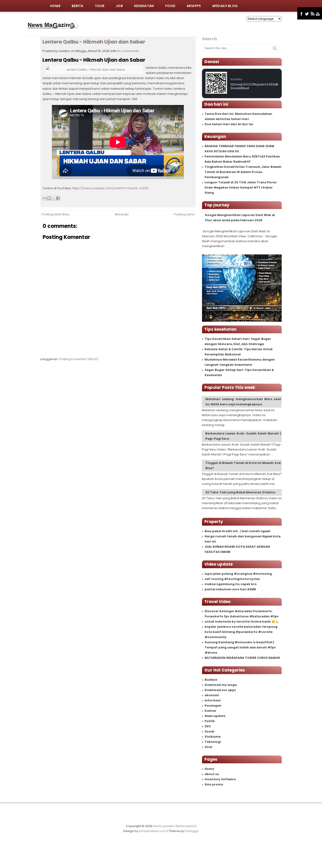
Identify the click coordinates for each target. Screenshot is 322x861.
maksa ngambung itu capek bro (231, 584)
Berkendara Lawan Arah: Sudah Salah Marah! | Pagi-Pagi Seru (243, 436)
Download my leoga (221, 685)
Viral (208, 747)
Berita (77, 6)
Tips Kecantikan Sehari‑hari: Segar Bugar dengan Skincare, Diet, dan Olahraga (238, 341)
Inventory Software (220, 779)
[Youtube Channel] (318, 14)
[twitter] (307, 14)
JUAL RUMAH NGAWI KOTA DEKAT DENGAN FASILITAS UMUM (237, 549)
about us (212, 774)
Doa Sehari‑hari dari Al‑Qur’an (229, 124)
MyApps (194, 6)
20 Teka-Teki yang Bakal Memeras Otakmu (240, 492)
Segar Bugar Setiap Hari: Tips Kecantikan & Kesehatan (239, 372)
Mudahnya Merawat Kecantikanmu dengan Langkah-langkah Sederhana (240, 362)
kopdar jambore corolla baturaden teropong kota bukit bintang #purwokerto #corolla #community (241, 632)
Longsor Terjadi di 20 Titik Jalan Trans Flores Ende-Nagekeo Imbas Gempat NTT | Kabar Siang (241, 187)
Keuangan (213, 706)
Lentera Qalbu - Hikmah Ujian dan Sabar (93, 42)
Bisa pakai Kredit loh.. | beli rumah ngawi (237, 531)
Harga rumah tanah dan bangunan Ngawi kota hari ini (243, 538)
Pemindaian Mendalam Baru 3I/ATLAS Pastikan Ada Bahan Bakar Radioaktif (242, 159)
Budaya (211, 680)
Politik (210, 721)
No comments (128, 51)
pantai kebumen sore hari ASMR (230, 589)
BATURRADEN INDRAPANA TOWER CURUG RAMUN (242, 658)
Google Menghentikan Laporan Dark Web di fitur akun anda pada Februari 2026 (240, 217)
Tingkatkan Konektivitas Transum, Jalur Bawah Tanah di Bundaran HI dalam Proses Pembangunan (243, 172)
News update (215, 716)
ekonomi (212, 695)
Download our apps (220, 690)
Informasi (213, 700)
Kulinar (210, 711)
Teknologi (213, 742)
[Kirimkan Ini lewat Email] (44, 198)
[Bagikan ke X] (53, 198)
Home (55, 6)
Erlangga (192, 831)
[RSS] (312, 14)
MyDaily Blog (225, 6)
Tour (99, 6)
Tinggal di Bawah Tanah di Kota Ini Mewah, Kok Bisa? (243, 465)
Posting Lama (184, 214)
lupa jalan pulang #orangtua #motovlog (238, 574)
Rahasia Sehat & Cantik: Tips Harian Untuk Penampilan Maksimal (239, 351)
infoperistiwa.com (153, 831)
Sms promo (214, 784)
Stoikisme (213, 737)
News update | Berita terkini (174, 826)
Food (170, 6)
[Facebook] (301, 14)
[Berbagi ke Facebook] (58, 198)
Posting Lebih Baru (56, 214)
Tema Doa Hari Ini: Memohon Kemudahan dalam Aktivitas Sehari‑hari (238, 116)
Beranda (121, 214)
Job (119, 6)
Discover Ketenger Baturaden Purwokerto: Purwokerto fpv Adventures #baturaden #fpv (242, 613)
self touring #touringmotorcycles (232, 579)
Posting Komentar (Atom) (78, 359)
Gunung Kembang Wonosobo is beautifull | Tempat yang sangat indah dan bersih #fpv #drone (240, 647)
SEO (208, 726)
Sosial (209, 731)
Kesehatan (144, 6)
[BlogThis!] (49, 198)
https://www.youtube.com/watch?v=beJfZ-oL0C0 (110, 188)
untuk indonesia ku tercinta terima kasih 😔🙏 (242, 622)
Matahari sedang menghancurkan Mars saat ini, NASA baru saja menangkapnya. (243, 401)
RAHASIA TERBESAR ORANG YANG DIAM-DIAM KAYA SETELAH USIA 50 (239, 148)
